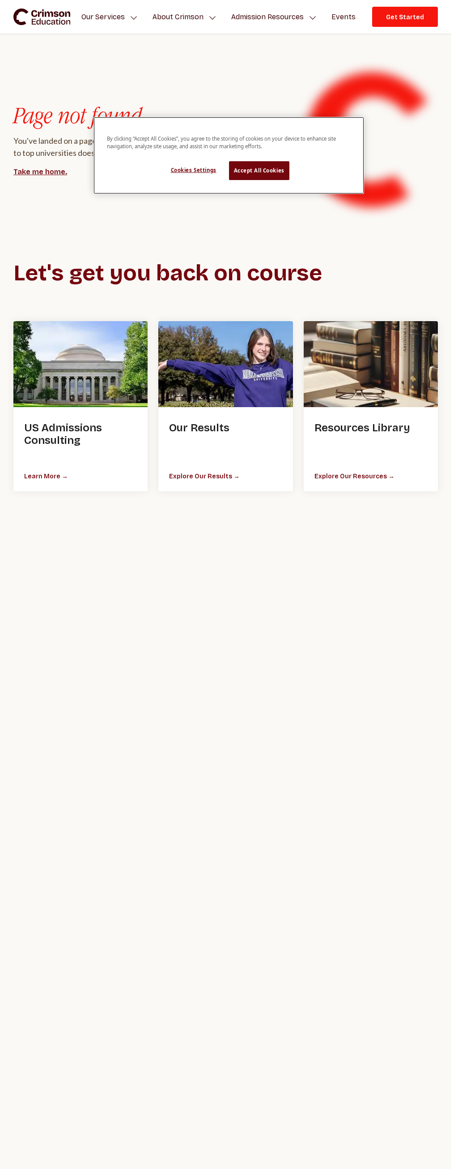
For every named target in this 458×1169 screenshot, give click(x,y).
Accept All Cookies (259, 170)
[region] (228, 155)
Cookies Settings (193, 170)
